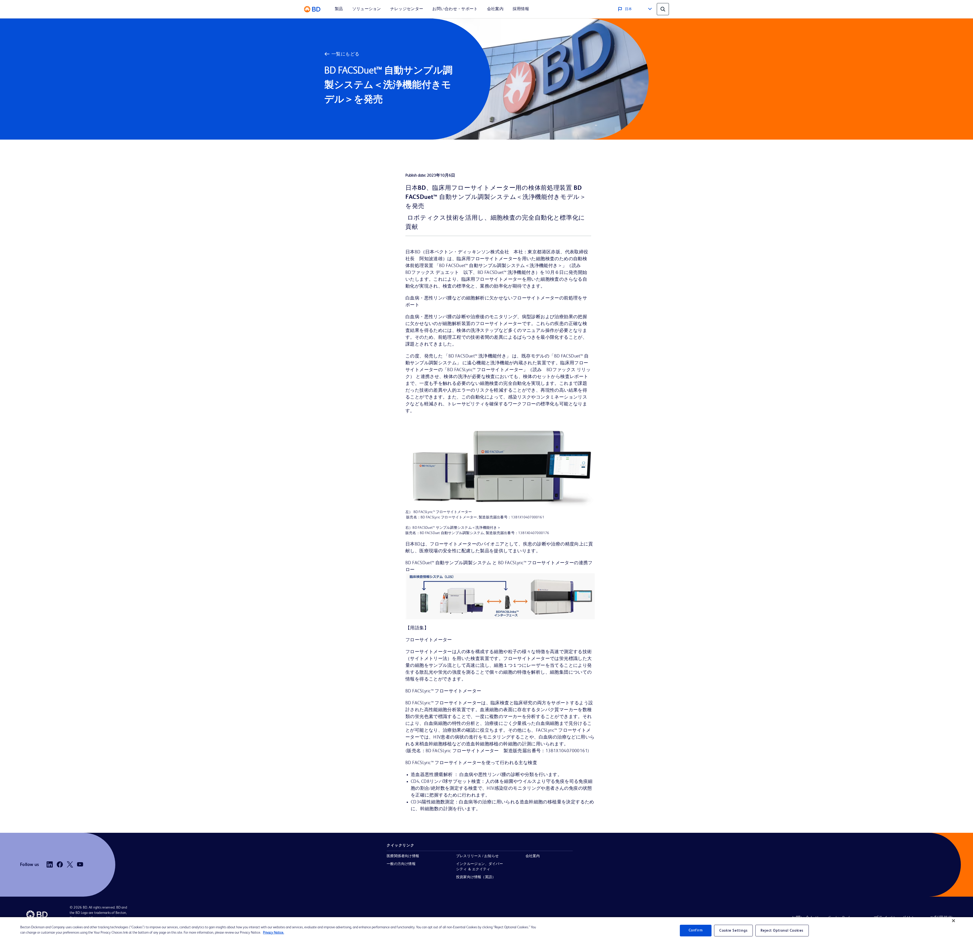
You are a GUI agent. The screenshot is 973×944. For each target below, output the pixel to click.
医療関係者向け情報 (403, 856)
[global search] (663, 9)
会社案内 (533, 856)
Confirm (696, 930)
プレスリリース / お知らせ (477, 856)
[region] (486, 930)
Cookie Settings (733, 930)
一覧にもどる (345, 54)
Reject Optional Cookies (782, 930)
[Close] (953, 920)
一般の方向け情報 (401, 864)
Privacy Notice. (273, 932)
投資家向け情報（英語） (476, 877)
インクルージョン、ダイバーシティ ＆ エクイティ (479, 866)
